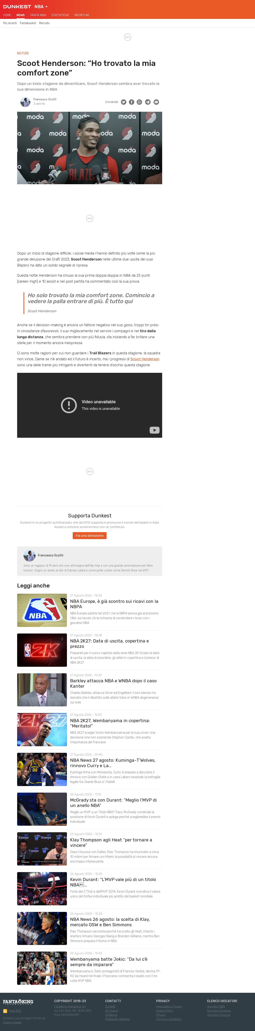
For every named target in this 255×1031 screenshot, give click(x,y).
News (21, 15)
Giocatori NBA (216, 1006)
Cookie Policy (164, 1010)
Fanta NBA (38, 15)
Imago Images (12, 1022)
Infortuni (82, 15)
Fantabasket (28, 23)
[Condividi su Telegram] (148, 102)
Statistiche (60, 15)
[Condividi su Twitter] (123, 102)
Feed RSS (15, 1011)
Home (7, 15)
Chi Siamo (111, 1010)
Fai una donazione (89, 536)
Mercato (44, 23)
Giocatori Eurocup (218, 1015)
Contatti (110, 1006)
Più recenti (10, 23)
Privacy (161, 1015)
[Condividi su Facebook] (131, 102)
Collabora (111, 1015)
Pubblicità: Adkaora (117, 1019)
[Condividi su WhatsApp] (139, 102)
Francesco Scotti (44, 99)
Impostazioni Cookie (169, 1006)
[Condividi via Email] (156, 102)
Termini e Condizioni (168, 1019)
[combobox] (41, 6)
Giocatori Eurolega (219, 1010)
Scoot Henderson (144, 359)
